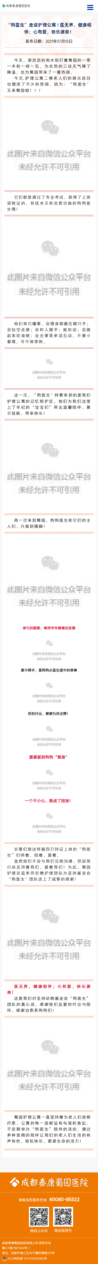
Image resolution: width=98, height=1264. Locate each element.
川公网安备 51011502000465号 (27, 1258)
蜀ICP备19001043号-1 (16, 1248)
